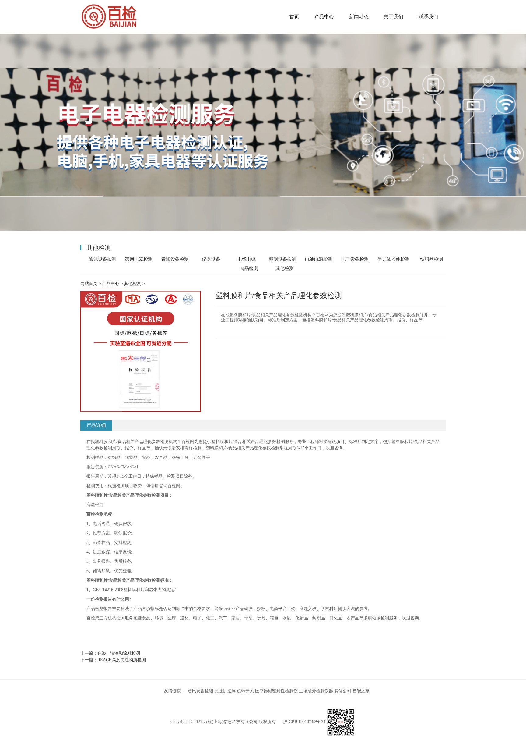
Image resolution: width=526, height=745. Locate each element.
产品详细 (96, 425)
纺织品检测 (431, 259)
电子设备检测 (355, 259)
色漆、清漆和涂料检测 (118, 653)
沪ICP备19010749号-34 (304, 721)
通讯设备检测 (102, 259)
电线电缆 (246, 259)
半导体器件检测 (393, 259)
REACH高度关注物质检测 (121, 660)
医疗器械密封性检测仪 (276, 691)
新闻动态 (359, 16)
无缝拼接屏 (225, 691)
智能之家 (361, 691)
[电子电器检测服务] (109, 17)
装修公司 (342, 691)
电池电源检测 (318, 259)
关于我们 (393, 16)
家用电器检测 (139, 259)
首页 (294, 16)
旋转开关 (245, 691)
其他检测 (284, 268)
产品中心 (324, 16)
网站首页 (88, 283)
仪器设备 (211, 259)
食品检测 (249, 268)
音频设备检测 (175, 259)
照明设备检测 (282, 259)
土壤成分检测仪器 (316, 691)
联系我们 (428, 16)
